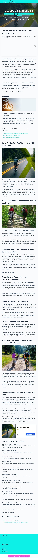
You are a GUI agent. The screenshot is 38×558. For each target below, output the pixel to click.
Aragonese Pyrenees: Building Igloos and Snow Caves (15, 133)
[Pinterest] (6, 535)
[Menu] (35, 1)
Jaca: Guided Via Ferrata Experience (11, 137)
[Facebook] (2, 535)
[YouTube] (7, 535)
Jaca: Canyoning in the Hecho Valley (11, 135)
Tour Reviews (19, 15)
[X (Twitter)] (3, 535)
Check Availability (30, 434)
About (3, 548)
